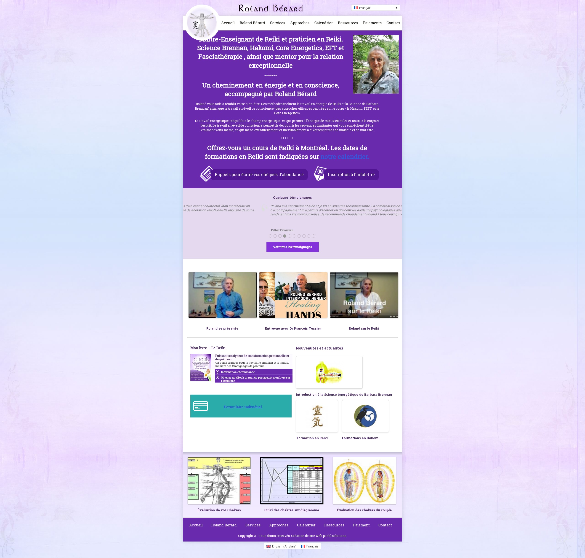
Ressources (348, 22)
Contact (393, 22)
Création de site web (306, 536)
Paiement (361, 525)
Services (277, 22)
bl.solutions (337, 536)
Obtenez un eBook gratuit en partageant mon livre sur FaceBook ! (255, 379)
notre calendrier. (345, 156)
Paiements (372, 22)
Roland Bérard (252, 22)
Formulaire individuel (243, 406)
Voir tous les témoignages (292, 247)
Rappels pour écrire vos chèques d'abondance (259, 174)
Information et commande (238, 372)
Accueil (228, 22)
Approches (299, 22)
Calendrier (323, 22)
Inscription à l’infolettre (351, 174)
